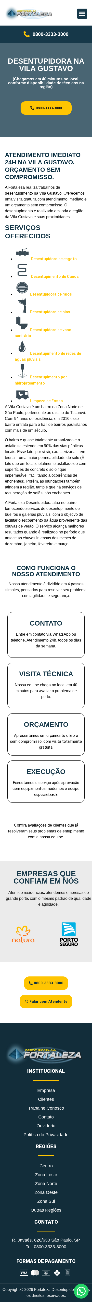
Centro (46, 1165)
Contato (46, 1117)
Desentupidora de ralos (51, 294)
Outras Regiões (46, 1210)
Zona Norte (46, 1183)
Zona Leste (46, 1174)
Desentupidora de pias (50, 312)
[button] (82, 14)
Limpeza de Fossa (46, 401)
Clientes (46, 1099)
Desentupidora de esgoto (54, 259)
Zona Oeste (46, 1192)
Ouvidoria (46, 1125)
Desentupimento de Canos (55, 276)
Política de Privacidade (46, 1134)
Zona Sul (46, 1201)
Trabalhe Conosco (46, 1108)
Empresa (46, 1090)
